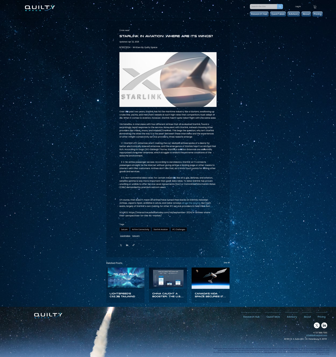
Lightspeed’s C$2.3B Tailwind (122, 295)
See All (227, 262)
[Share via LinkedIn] (127, 245)
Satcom (124, 229)
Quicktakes (125, 236)
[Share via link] (133, 245)
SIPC (296, 349)
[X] (317, 325)
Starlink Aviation (161, 229)
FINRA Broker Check (270, 352)
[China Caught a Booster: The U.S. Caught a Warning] (168, 278)
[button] (315, 7)
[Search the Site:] (280, 6)
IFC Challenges (178, 229)
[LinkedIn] (324, 325)
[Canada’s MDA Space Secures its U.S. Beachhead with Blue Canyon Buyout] (211, 278)
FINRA (292, 349)
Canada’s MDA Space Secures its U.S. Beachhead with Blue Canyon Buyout (210, 295)
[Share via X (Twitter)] (120, 245)
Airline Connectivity (140, 229)
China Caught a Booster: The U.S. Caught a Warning (167, 295)
